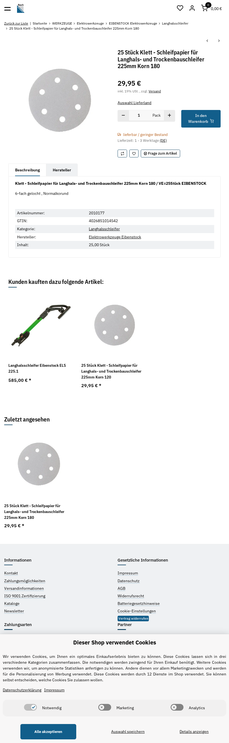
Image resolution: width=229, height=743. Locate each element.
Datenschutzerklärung (22, 689)
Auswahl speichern (128, 731)
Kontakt (11, 573)
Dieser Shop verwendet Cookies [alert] (114, 642)
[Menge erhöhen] (169, 115)
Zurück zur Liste (16, 23)
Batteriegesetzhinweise (139, 603)
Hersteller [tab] (62, 169)
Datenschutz (129, 580)
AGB (121, 588)
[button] (180, 8)
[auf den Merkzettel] (134, 153)
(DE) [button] (163, 140)
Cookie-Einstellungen (137, 610)
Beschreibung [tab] (27, 169)
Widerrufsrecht (131, 595)
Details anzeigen (194, 731)
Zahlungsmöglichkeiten (24, 580)
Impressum (128, 573)
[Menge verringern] (123, 115)
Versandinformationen (24, 588)
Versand (155, 91)
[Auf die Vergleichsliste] (122, 153)
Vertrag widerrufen (133, 618)
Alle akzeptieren (48, 731)
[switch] (30, 707)
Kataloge (12, 603)
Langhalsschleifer (104, 228)
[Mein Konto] (192, 8)
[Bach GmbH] (21, 9)
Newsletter (14, 610)
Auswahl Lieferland (134, 102)
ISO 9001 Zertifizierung (24, 595)
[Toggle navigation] (7, 8)
